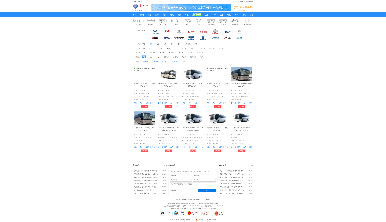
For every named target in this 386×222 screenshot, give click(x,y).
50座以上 (200, 53)
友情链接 (195, 199)
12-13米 (211, 48)
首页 (134, 14)
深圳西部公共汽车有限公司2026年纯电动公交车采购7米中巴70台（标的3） (146, 180)
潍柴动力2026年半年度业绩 (142, 190)
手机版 (243, 1)
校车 (179, 44)
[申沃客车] (227, 38)
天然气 (184, 57)
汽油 (158, 57)
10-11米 (193, 48)
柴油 (150, 57)
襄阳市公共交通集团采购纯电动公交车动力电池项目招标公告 (232, 190)
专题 (149, 14)
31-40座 (180, 53)
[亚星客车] (203, 38)
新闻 (142, 14)
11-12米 (202, 48)
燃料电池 (193, 57)
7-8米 (168, 48)
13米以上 (221, 48)
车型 (187, 14)
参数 (135, 103)
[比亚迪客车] (203, 32)
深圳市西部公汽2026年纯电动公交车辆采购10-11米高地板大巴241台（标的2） (146, 174)
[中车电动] (155, 38)
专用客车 (187, 44)
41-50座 (190, 53)
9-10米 (184, 48)
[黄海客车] (215, 38)
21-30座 (171, 53)
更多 (165, 165)
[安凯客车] (215, 32)
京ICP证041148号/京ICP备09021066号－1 (182, 220)
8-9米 (176, 48)
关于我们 (178, 199)
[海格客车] (191, 32)
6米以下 (152, 48)
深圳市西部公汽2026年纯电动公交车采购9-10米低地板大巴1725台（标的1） (146, 177)
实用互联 (201, 199)
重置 (184, 61)
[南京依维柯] (167, 38)
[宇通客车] (155, 32)
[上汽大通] (239, 38)
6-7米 (160, 48)
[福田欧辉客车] (239, 32)
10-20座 (162, 53)
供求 (221, 14)
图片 (157, 14)
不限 (143, 30)
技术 (206, 14)
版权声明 (189, 199)
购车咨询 (144, 107)
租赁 (229, 14)
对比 (153, 103)
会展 (244, 14)
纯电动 (175, 57)
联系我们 (184, 199)
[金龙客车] (167, 32)
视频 (164, 14)
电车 (201, 57)
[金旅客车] (179, 32)
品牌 (179, 14)
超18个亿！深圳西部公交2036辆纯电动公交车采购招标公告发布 (146, 171)
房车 (196, 44)
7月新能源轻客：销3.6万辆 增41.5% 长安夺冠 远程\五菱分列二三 (232, 187)
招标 (251, 14)
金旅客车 (146, 61)
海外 (236, 14)
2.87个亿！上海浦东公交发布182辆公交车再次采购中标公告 (232, 193)
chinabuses (250, 1)
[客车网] (140, 7)
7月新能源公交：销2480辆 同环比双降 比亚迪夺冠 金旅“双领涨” (146, 187)
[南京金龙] (191, 38)
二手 (214, 14)
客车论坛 (207, 199)
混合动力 (166, 57)
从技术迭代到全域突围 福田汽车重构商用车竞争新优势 (146, 184)
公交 (158, 44)
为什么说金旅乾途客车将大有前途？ (145, 193)
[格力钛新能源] (227, 32)
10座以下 (152, 53)
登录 (237, 1)
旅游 (165, 44)
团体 (172, 44)
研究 (172, 14)
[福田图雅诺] (179, 38)
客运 (150, 44)
